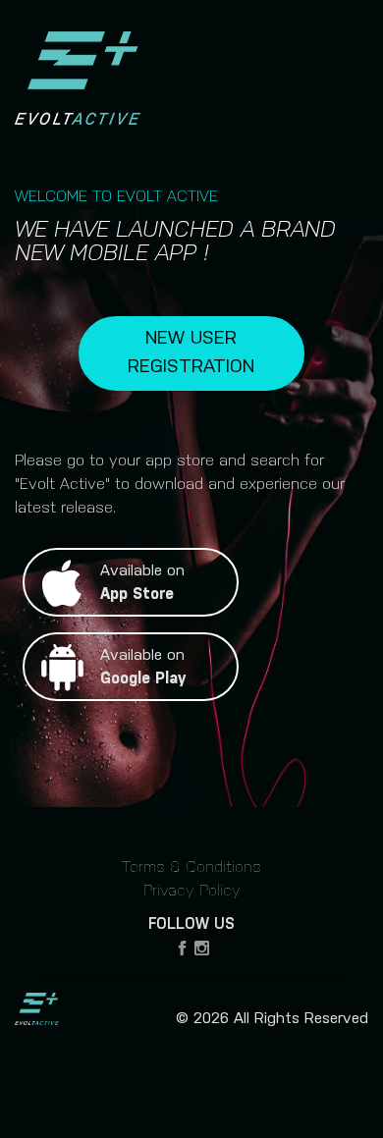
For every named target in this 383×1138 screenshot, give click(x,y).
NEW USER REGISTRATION (191, 352)
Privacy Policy (192, 891)
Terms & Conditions (191, 867)
